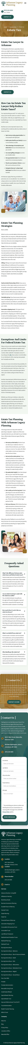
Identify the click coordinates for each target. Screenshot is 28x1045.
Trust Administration (6, 1005)
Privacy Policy (5, 812)
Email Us (7, 885)
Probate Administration (7, 985)
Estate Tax (3, 917)
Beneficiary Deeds (5, 900)
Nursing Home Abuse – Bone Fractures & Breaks (13, 954)
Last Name (5, 768)
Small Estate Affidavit (6, 992)
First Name (5, 760)
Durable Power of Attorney (8, 907)
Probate (3, 982)
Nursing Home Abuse (6, 947)
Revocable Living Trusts (7, 988)
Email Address (6, 783)
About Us (3, 1021)
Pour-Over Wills (5, 978)
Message (4, 790)
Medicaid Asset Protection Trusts (9, 937)
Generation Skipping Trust (7, 924)
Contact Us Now (14, 702)
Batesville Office (5, 1034)
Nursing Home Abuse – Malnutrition (10, 964)
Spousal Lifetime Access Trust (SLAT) (10, 1002)
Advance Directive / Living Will (8, 893)
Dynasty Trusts (5, 910)
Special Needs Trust (6, 999)
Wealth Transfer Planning (7, 1009)
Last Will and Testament (7, 934)
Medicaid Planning (5, 941)
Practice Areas (13, 27)
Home (5, 27)
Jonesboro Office (5, 1031)
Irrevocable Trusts (5, 930)
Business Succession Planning (8, 903)
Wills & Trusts (4, 1012)
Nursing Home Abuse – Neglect (9, 971)
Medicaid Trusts (5, 944)
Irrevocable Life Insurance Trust (9, 927)
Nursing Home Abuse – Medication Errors (11, 968)
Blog (2, 1024)
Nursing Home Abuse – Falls (8, 961)
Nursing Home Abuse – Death (8, 958)
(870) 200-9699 (8, 10)
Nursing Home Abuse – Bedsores (9, 951)
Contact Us (7, 17)
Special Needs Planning (7, 995)
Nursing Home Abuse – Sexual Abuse (10, 975)
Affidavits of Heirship (6, 896)
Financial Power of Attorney (8, 920)
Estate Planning (5, 913)
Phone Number (6, 775)
